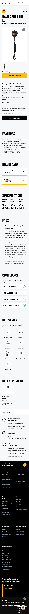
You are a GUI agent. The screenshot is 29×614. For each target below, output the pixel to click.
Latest (4, 529)
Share (25, 11)
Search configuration (14, 118)
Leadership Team (7, 479)
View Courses (20, 502)
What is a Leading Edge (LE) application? (14, 227)
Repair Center (20, 534)
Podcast (4, 537)
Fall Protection (20, 474)
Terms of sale (19, 610)
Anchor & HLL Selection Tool (6, 513)
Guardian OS (6, 569)
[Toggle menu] (26, 3)
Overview (5, 501)
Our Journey (5, 477)
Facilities (18, 504)
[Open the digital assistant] (23, 607)
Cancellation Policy (21, 509)
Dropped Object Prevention (20, 478)
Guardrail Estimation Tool (6, 509)
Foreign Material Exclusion (20, 482)
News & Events (6, 534)
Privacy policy (19, 612)
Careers (4, 482)
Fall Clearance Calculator (6, 554)
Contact (4, 517)
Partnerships (6, 484)
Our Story (5, 474)
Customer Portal (7, 566)
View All (4, 532)
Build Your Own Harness (6, 550)
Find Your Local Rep (14, 76)
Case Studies (6, 487)
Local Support (20, 532)
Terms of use (19, 608)
